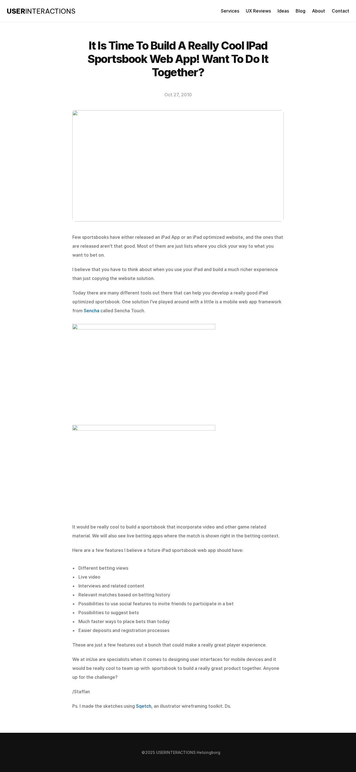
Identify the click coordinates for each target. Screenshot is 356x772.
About (318, 11)
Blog (300, 11)
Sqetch (143, 706)
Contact (340, 11)
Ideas (283, 11)
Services (230, 11)
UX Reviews (258, 11)
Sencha (91, 310)
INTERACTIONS (41, 11)
